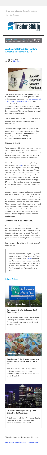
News (15, 40)
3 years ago (35, 353)
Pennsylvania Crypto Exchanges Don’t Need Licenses (22, 311)
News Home (10, 11)
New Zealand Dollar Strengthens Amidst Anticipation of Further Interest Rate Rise (23, 361)
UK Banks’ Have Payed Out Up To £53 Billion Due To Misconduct (22, 411)
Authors (34, 11)
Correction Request (12, 15)
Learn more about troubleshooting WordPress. (22, 442)
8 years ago (35, 304)
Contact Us (26, 11)
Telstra (29, 258)
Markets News (14, 353)
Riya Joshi (17, 61)
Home (8, 40)
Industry (22, 40)
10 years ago (34, 405)
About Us (18, 11)
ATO (20, 165)
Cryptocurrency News (17, 304)
